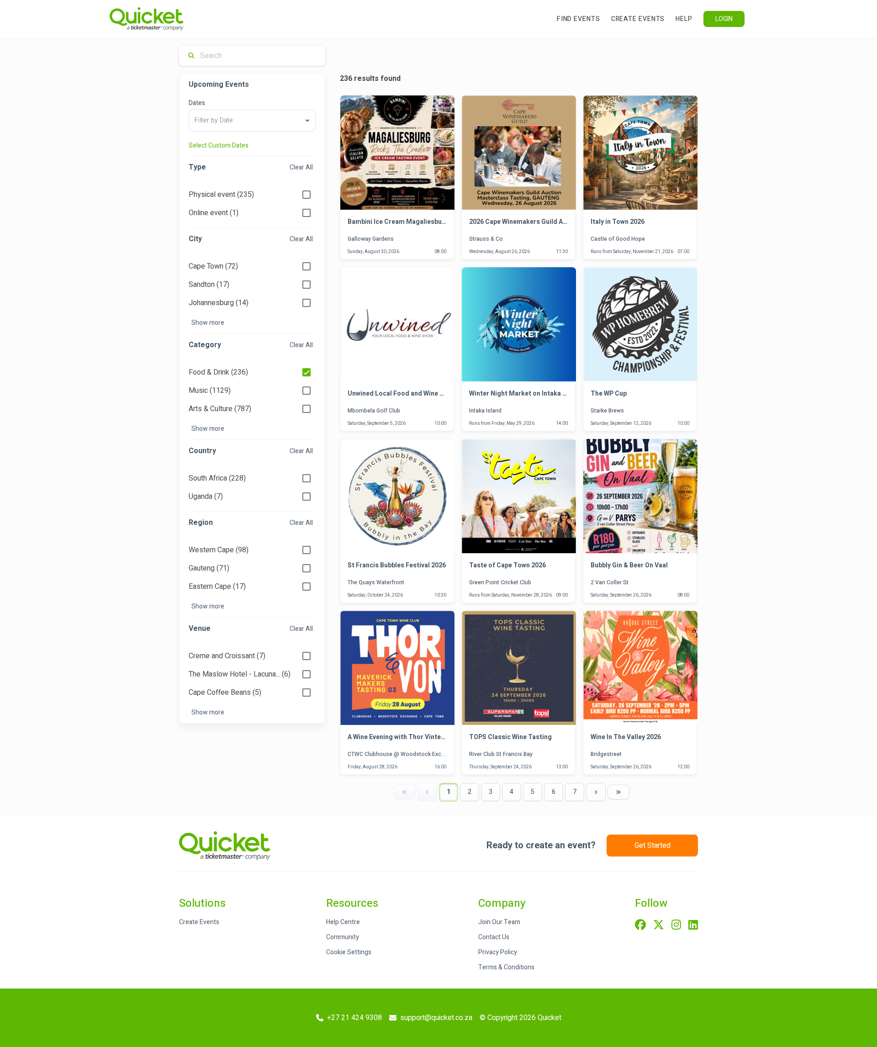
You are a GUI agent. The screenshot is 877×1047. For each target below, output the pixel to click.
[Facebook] (640, 925)
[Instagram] (676, 925)
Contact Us (493, 937)
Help (684, 19)
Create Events (638, 19)
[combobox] (252, 121)
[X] (658, 925)
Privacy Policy (497, 952)
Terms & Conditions (506, 967)
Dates (197, 103)
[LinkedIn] (693, 925)
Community (342, 937)
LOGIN (724, 19)
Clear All (301, 167)
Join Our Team (499, 922)
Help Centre (343, 922)
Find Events (578, 19)
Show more (207, 323)
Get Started (652, 845)
